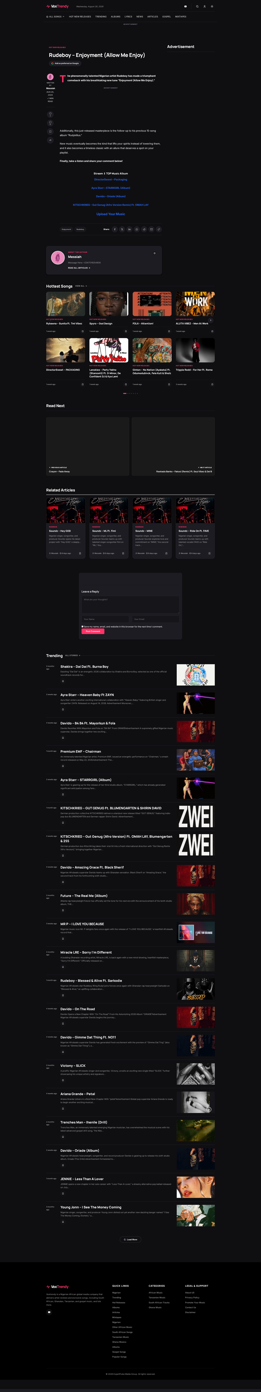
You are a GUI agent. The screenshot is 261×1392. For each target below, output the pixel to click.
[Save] (50, 131)
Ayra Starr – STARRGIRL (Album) (110, 187)
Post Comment (93, 631)
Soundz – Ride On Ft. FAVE (194, 530)
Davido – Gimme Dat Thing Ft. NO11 (88, 1037)
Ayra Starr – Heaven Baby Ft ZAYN (87, 694)
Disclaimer (190, 1312)
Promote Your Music (195, 1302)
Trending (116, 1297)
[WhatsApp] (137, 229)
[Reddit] (144, 229)
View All (80, 286)
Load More (132, 1239)
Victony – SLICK (73, 1065)
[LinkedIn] (129, 229)
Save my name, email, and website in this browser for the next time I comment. (123, 626)
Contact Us (190, 1307)
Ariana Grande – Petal (77, 1094)
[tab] (124, 393)
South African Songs (122, 1332)
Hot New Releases (57, 47)
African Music (156, 1292)
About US (189, 1292)
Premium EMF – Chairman (80, 751)
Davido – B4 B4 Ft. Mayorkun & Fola (87, 723)
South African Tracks (159, 1302)
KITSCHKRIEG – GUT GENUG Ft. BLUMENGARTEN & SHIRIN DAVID (110, 808)
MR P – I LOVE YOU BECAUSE (82, 924)
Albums (116, 1307)
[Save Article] (82, 331)
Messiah (54, 553)
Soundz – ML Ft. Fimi (104, 530)
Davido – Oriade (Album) (111, 196)
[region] (130, 343)
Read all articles (78, 268)
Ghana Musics (119, 1342)
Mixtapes (116, 1317)
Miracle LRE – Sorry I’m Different (86, 952)
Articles (116, 1312)
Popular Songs (119, 1356)
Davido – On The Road (77, 1009)
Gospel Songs (119, 1352)
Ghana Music (155, 1307)
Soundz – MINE (144, 530)
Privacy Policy (192, 1297)
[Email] (151, 229)
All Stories (71, 655)
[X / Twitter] (122, 229)
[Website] (154, 253)
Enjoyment (66, 229)
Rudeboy (80, 229)
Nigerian (53, 527)
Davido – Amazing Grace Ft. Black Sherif (92, 867)
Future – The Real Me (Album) (84, 895)
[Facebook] (115, 229)
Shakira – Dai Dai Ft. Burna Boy (84, 666)
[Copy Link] (159, 229)
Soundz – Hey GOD (60, 530)
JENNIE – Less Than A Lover (82, 1179)
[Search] (197, 6)
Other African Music (122, 1327)
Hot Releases (118, 1302)
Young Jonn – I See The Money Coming (90, 1207)
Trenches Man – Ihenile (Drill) (83, 1122)
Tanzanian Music (120, 1337)
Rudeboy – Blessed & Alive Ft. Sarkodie (91, 980)
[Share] (50, 140)
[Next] (210, 320)
